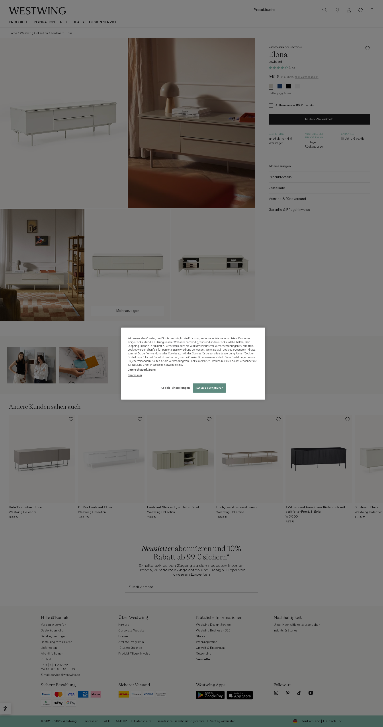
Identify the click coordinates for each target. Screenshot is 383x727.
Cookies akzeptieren (209, 387)
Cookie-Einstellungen (175, 387)
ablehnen (204, 361)
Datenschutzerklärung (142, 369)
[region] (193, 364)
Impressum (135, 375)
